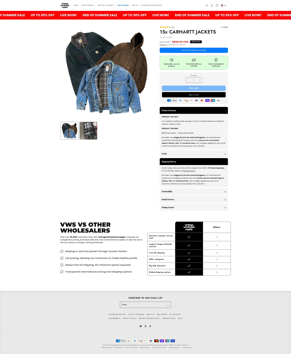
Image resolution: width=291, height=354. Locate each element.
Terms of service (131, 347)
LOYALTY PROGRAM (136, 314)
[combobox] (225, 5)
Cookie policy (187, 347)
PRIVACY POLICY (130, 318)
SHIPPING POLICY (169, 318)
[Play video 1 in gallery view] (88, 130)
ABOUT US (150, 314)
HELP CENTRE (162, 314)
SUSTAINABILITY (114, 318)
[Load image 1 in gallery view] (69, 130)
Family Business (168, 199)
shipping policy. (189, 171)
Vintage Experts (168, 207)
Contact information (159, 347)
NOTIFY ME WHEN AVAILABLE (193, 50)
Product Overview (169, 110)
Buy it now (194, 95)
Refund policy (106, 347)
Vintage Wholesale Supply (117, 345)
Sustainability (167, 191)
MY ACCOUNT (175, 314)
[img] (165, 27)
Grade (164, 153)
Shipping (163, 45)
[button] (88, 5)
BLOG (180, 318)
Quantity (194, 75)
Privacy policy (118, 347)
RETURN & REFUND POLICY (149, 318)
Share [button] (225, 27)
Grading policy (174, 347)
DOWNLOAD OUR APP (117, 314)
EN (225, 5)
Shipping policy (144, 347)
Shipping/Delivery (169, 161)
